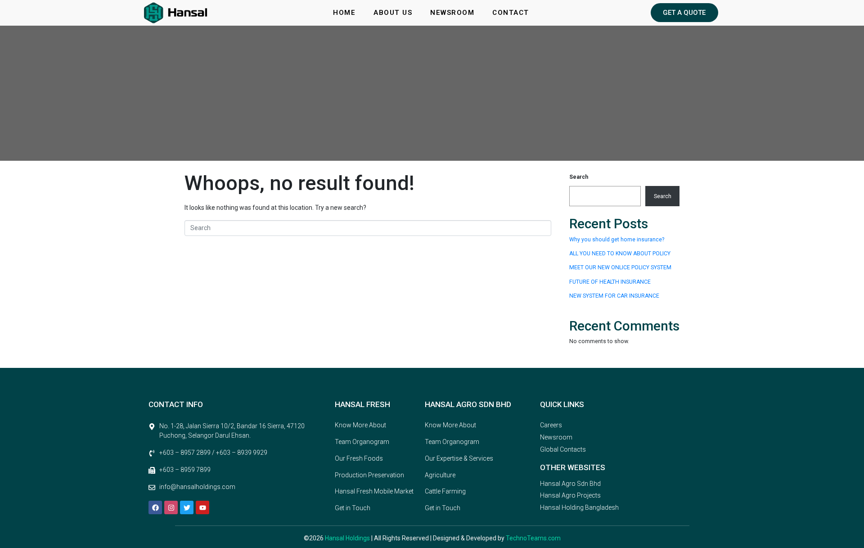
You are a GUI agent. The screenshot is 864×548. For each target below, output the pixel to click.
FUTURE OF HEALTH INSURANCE (610, 282)
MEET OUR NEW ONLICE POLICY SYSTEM (620, 267)
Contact (510, 13)
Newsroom (452, 13)
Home (344, 13)
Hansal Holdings (348, 538)
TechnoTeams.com (533, 538)
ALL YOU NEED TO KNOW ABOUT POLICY (619, 253)
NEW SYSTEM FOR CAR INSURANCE (614, 296)
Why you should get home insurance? (616, 239)
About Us (393, 13)
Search (578, 177)
